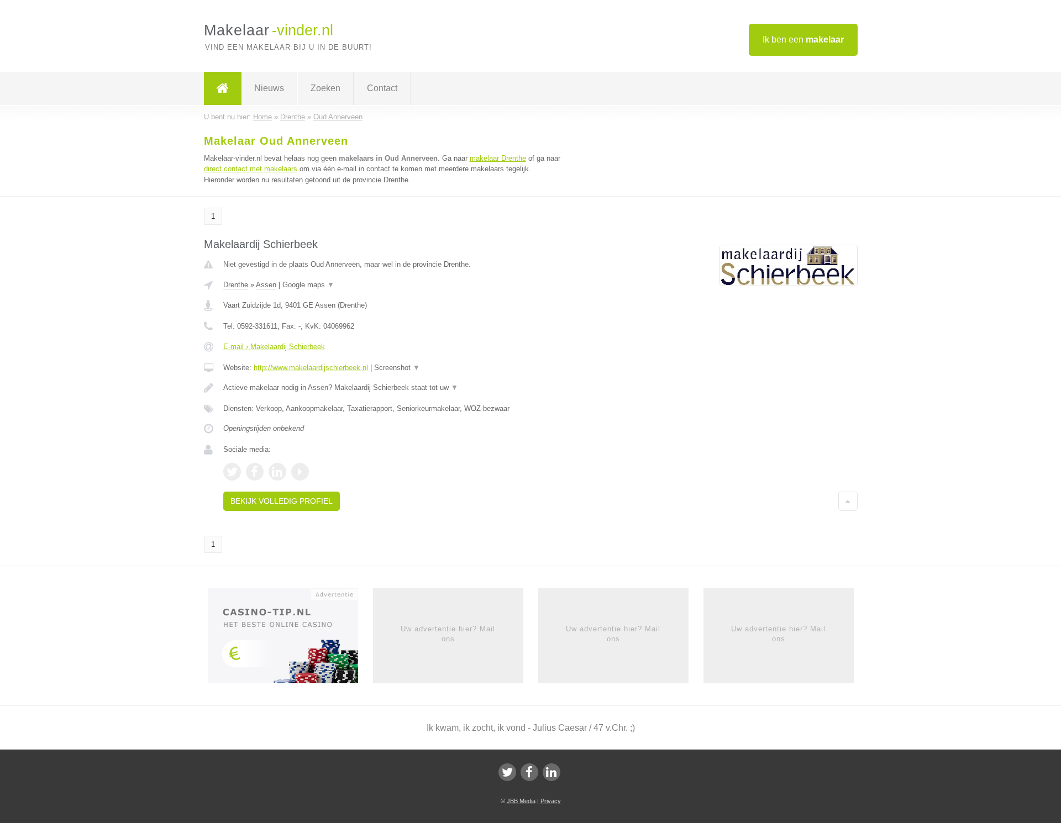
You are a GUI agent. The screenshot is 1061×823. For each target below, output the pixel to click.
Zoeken (325, 88)
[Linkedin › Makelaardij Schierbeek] (277, 472)
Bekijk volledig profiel (281, 501)
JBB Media (521, 801)
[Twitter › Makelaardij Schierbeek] (232, 472)
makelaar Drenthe (498, 158)
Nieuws (269, 88)
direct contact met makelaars (250, 169)
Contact (382, 88)
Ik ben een (803, 39)
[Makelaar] (222, 88)
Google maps (308, 285)
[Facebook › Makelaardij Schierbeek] (255, 472)
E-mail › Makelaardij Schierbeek (274, 346)
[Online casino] (290, 639)
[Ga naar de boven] (848, 501)
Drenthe (235, 285)
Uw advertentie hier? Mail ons (448, 634)
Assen (266, 285)
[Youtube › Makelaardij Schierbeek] (300, 472)
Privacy (550, 801)
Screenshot (397, 367)
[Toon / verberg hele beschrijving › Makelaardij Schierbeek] (393, 387)
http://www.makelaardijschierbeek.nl (311, 367)
